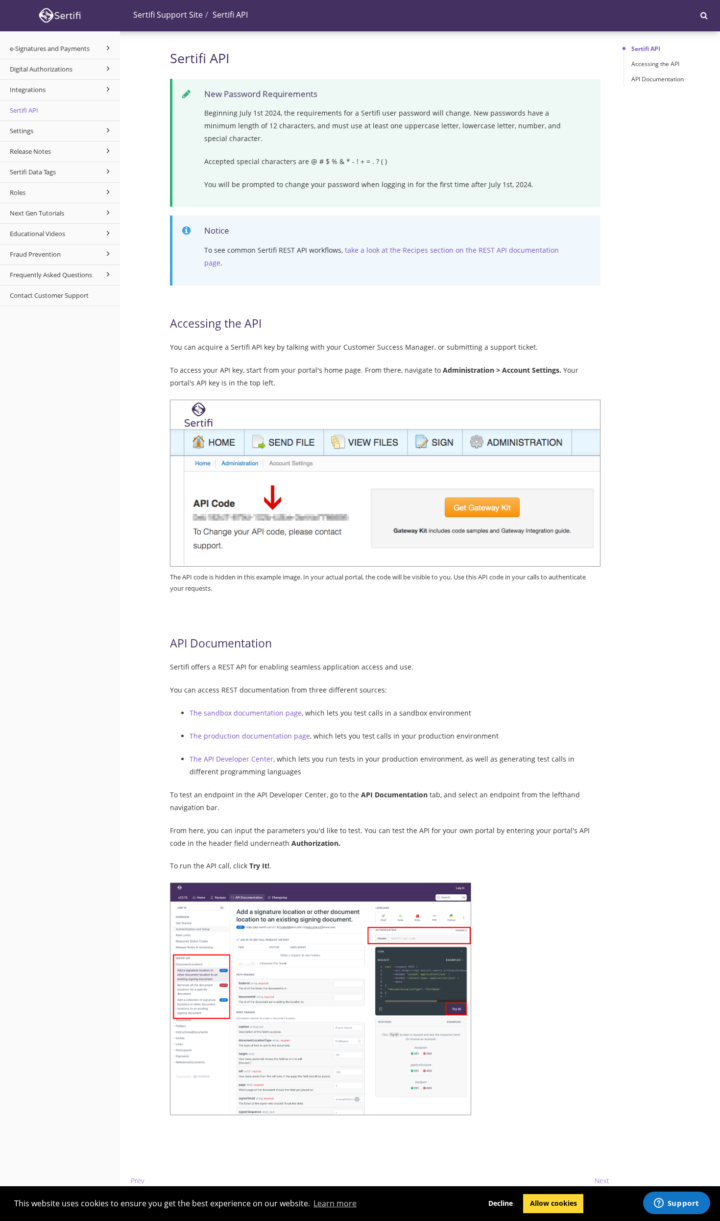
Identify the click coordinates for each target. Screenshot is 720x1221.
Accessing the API (655, 64)
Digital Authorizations (41, 69)
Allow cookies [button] (553, 1203)
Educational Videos (37, 233)
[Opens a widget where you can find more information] (676, 1204)
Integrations (28, 89)
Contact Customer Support (49, 295)
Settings (21, 130)
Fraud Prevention (35, 254)
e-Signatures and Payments (50, 48)
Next (602, 1180)
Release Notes (30, 151)
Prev (137, 1180)
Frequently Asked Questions (51, 274)
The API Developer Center (231, 759)
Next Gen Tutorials (37, 213)
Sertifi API (24, 110)
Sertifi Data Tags (33, 172)
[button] (704, 15)
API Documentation (657, 79)
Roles (17, 192)
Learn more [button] (335, 1203)
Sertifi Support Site (168, 14)
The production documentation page (250, 736)
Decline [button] (500, 1203)
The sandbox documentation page (246, 713)
